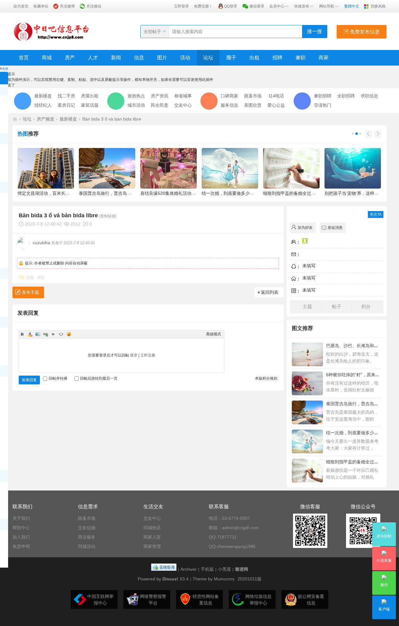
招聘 (277, 57)
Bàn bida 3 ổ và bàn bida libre (111, 118)
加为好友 (305, 227)
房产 (70, 57)
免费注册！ (203, 6)
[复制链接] (107, 216)
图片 (162, 57)
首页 (24, 57)
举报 (41, 277)
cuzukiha (41, 242)
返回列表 (269, 292)
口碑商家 (229, 95)
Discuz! (170, 578)
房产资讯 (159, 95)
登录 (133, 355)
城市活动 (136, 105)
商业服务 (86, 537)
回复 (30, 277)
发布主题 (30, 292)
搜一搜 (314, 31)
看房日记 (66, 105)
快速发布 (301, 6)
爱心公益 (276, 105)
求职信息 (369, 95)
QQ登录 (230, 6)
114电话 (276, 95)
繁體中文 (351, 6)
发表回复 (29, 380)
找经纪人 (43, 105)
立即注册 (147, 355)
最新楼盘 (43, 95)
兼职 (300, 57)
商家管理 (152, 546)
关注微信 (93, 6)
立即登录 (181, 6)
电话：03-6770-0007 (229, 518)
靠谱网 (241, 569)
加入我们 (21, 537)
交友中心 (183, 105)
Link (45, 334)
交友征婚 (86, 527)
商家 (324, 57)
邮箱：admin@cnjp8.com (234, 527)
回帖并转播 (58, 378)
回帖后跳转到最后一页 (99, 378)
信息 (139, 57)
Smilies (69, 334)
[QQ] (163, 569)
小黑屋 (224, 569)
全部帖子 (152, 31)
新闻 (116, 57)
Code (61, 334)
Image (38, 334)
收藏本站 (40, 6)
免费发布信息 (364, 31)
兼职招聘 (322, 95)
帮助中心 (21, 527)
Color (30, 334)
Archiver (188, 569)
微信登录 (256, 6)
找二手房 (66, 95)
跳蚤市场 (253, 95)
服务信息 (229, 105)
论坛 (208, 57)
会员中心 (276, 6)
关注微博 (67, 6)
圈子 (231, 57)
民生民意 (159, 105)
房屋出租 (90, 95)
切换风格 (378, 6)
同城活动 (86, 546)
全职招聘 (346, 95)
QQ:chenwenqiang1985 (232, 546)
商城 (47, 57)
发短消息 (335, 227)
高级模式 (213, 334)
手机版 (207, 569)
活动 (185, 57)
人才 (93, 57)
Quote (53, 334)
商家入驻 (152, 537)
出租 (254, 57)
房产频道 (45, 118)
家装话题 (90, 105)
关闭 (5, 69)
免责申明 (21, 546)
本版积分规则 (266, 378)
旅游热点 (136, 95)
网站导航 (326, 6)
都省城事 (183, 95)
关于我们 (21, 518)
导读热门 (322, 105)
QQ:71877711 (223, 537)
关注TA (376, 214)
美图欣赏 (253, 105)
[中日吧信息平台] (51, 31)
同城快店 (152, 527)
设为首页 (20, 6)
